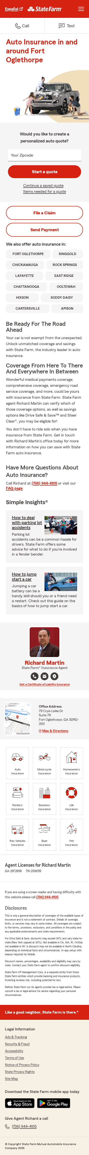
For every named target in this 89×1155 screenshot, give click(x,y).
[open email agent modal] (44, 677)
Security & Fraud (17, 1044)
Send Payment (44, 230)
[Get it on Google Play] (53, 1103)
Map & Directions (55, 731)
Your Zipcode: (22, 155)
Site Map (11, 1079)
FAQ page (14, 488)
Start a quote (44, 171)
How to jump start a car (24, 576)
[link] (45, 8)
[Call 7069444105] (35, 676)
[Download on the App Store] (20, 1103)
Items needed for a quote (44, 192)
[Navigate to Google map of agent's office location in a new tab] (54, 676)
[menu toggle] (81, 9)
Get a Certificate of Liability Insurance (45, 684)
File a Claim (44, 213)
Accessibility (14, 1051)
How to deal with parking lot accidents (27, 522)
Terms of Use (14, 1058)
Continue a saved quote (43, 186)
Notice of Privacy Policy (22, 1065)
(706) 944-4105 (44, 483)
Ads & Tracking (16, 1037)
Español (11, 9)
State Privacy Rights (20, 1072)
